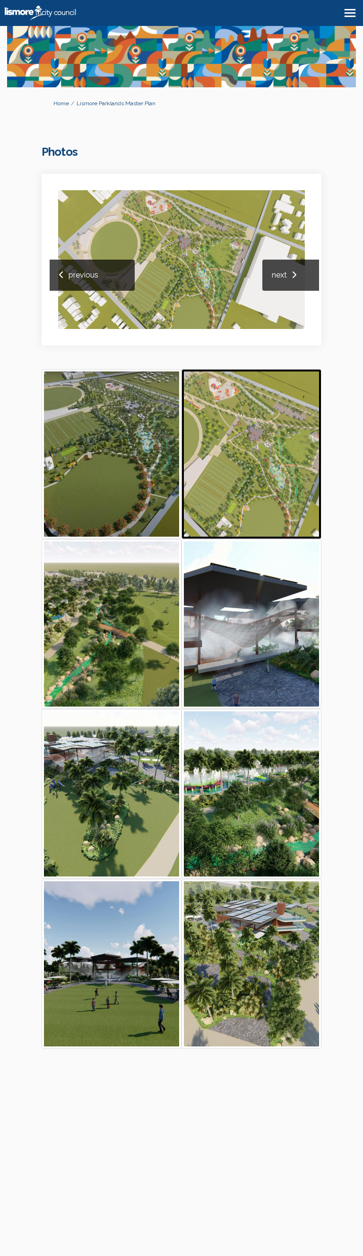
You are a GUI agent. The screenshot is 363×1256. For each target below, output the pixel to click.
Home (61, 103)
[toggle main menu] (350, 13)
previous (83, 274)
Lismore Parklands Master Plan (116, 103)
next (279, 274)
